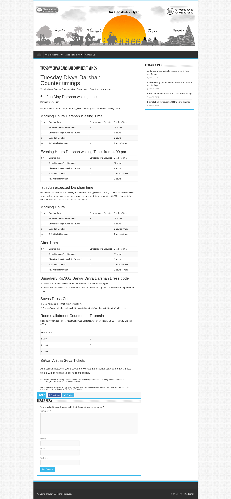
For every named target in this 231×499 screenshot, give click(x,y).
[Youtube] (177, 494)
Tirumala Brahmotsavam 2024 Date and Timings (168, 102)
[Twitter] (174, 494)
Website (44, 458)
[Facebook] (171, 494)
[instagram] (180, 494)
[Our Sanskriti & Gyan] (115, 25)
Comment (45, 411)
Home (39, 54)
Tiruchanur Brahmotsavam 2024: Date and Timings (169, 93)
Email (42, 448)
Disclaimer (189, 494)
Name (43, 439)
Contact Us (90, 55)
